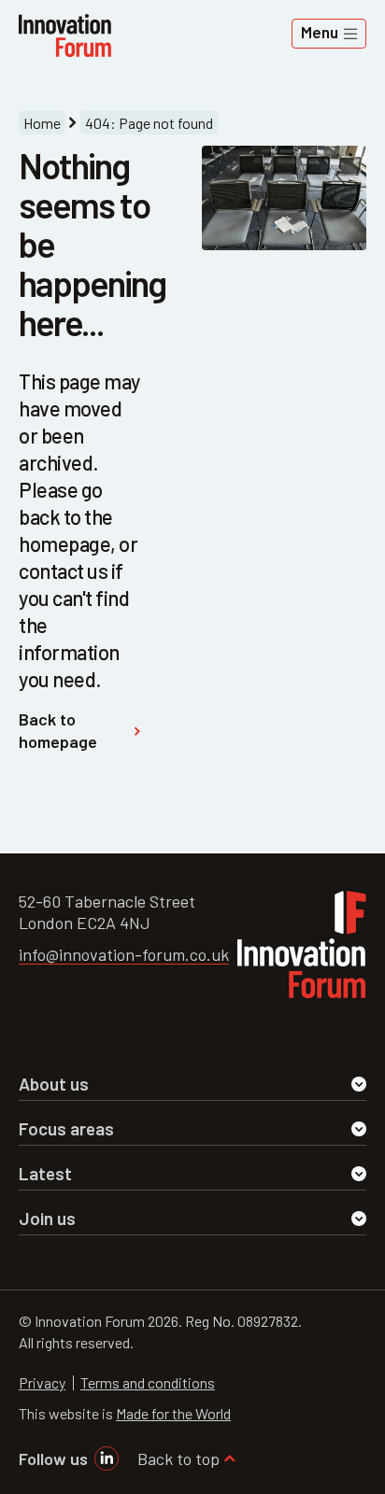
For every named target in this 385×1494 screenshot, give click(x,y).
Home (42, 123)
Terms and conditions (147, 1382)
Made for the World (173, 1413)
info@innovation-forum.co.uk (124, 954)
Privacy (42, 1382)
